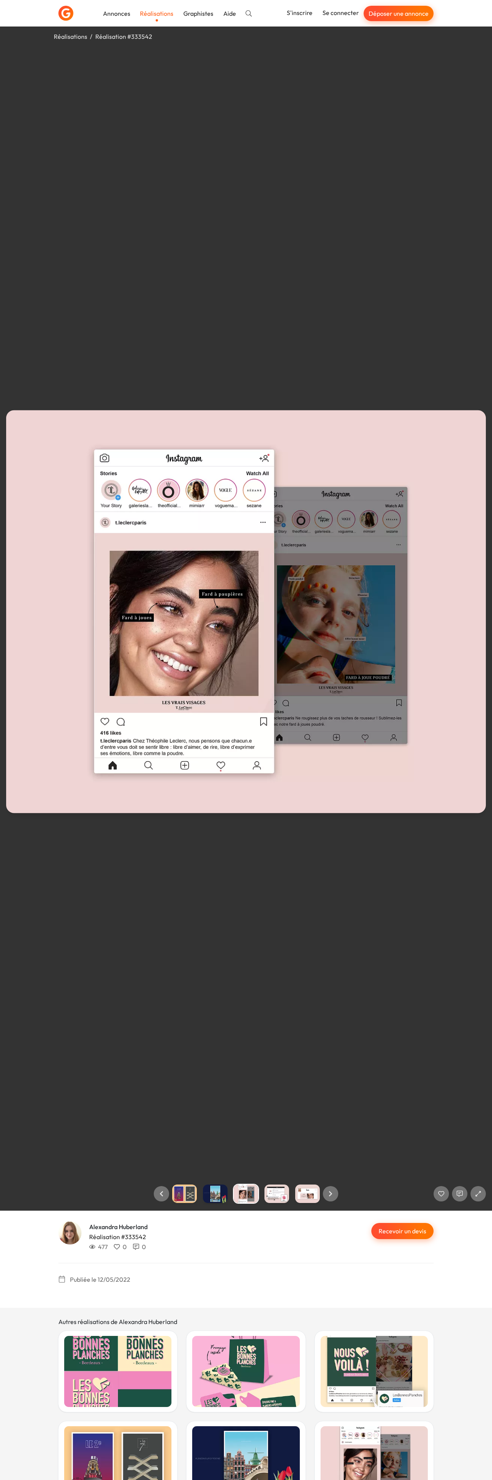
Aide (229, 13)
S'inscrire (299, 13)
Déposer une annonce (399, 13)
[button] (161, 1193)
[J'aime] (441, 1193)
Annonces (116, 13)
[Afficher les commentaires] (459, 1193)
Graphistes (198, 13)
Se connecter (340, 13)
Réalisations (156, 13)
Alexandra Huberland (118, 1227)
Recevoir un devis (402, 1231)
